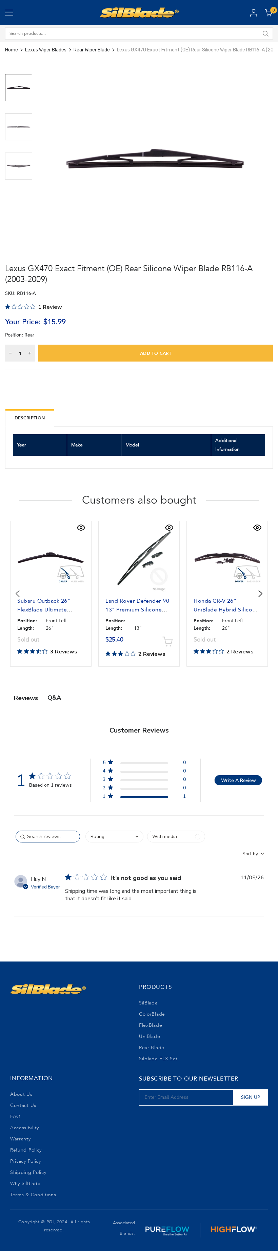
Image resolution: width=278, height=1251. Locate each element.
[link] (144, 797)
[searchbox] (48, 836)
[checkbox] (176, 836)
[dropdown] (114, 836)
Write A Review (238, 780)
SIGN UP (250, 1097)
